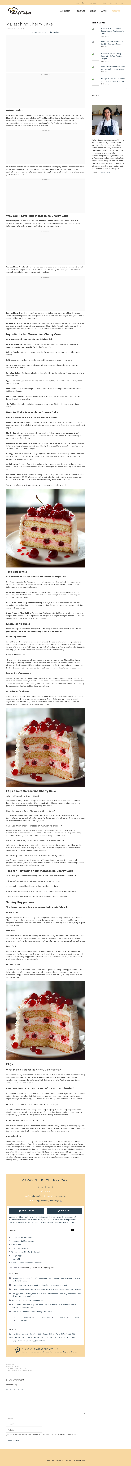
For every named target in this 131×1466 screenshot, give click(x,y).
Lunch (104, 11)
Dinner (93, 11)
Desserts (116, 11)
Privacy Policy (80, 3)
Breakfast (80, 11)
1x (72, 1230)
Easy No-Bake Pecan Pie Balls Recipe (20, 1370)
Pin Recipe (66, 1211)
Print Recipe (54, 32)
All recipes (65, 11)
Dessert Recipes (13, 1366)
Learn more (105, 172)
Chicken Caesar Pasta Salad (17, 1368)
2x (76, 1230)
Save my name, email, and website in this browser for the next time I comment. (42, 1435)
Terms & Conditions (116, 3)
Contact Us (92, 3)
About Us (103, 3)
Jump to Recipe (39, 32)
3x (80, 1230)
